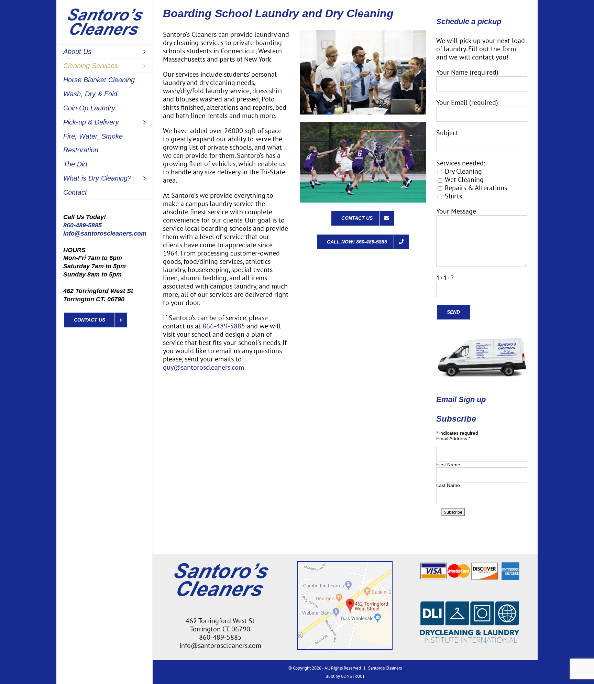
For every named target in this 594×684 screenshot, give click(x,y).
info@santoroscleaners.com (104, 233)
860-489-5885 (82, 225)
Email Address (453, 438)
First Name (448, 464)
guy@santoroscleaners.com (203, 367)
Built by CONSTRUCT (345, 676)
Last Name (448, 485)
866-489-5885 (223, 326)
